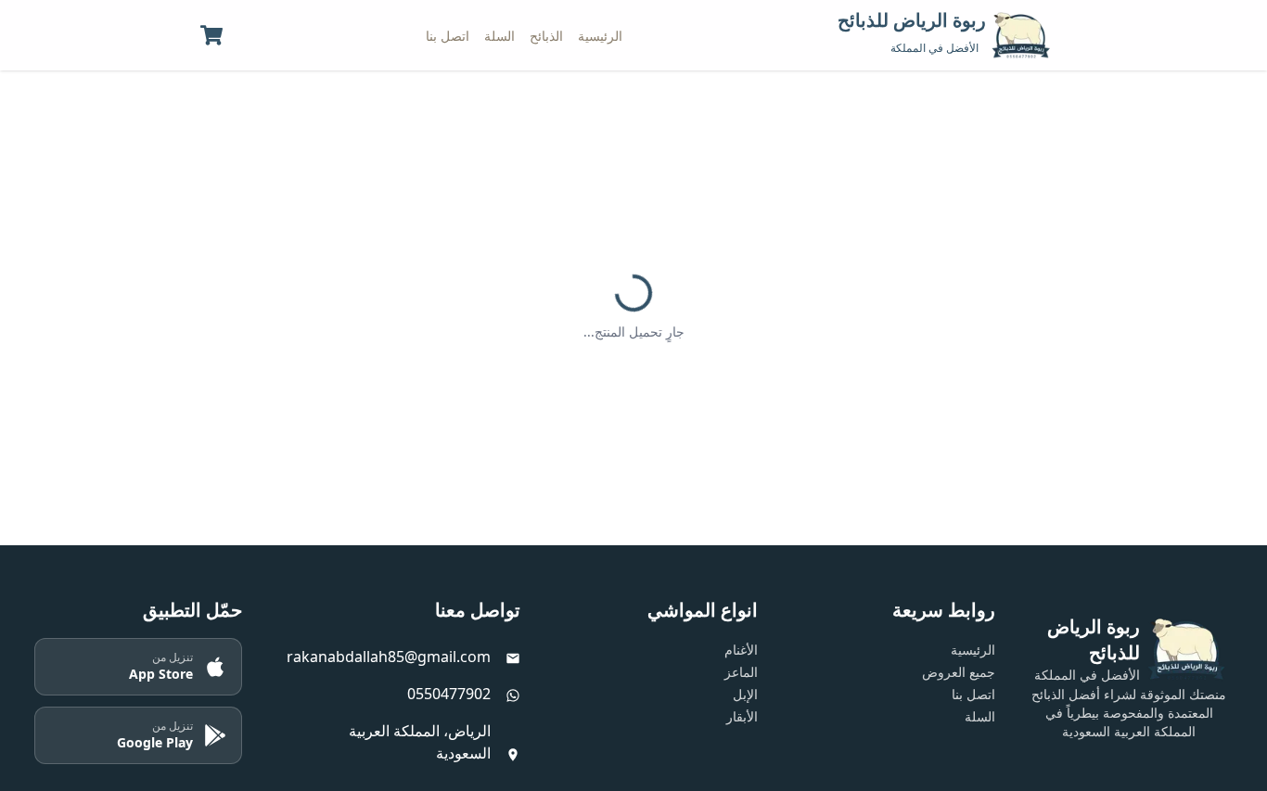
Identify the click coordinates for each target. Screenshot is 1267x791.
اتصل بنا (447, 36)
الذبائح (546, 36)
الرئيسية (600, 36)
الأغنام (741, 649)
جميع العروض (958, 672)
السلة (499, 36)
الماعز (741, 672)
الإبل (745, 694)
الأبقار (742, 716)
